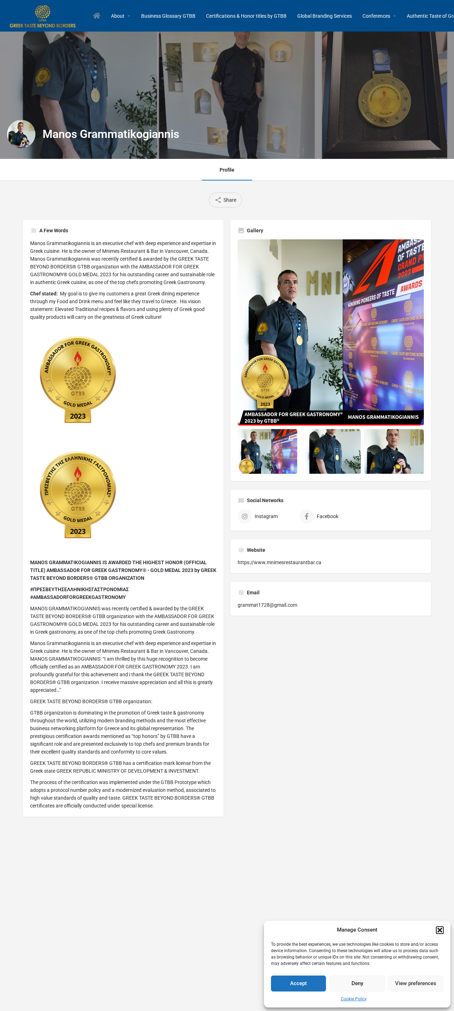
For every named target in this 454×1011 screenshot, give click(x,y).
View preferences (415, 983)
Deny (357, 983)
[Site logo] (43, 15)
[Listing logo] (21, 134)
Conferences (376, 16)
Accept (298, 983)
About (117, 16)
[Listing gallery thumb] (331, 332)
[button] (439, 930)
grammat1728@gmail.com (267, 605)
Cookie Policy (354, 998)
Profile (227, 170)
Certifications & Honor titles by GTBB (246, 16)
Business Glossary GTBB (168, 16)
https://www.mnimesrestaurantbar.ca (279, 562)
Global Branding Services (324, 16)
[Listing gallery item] (267, 451)
